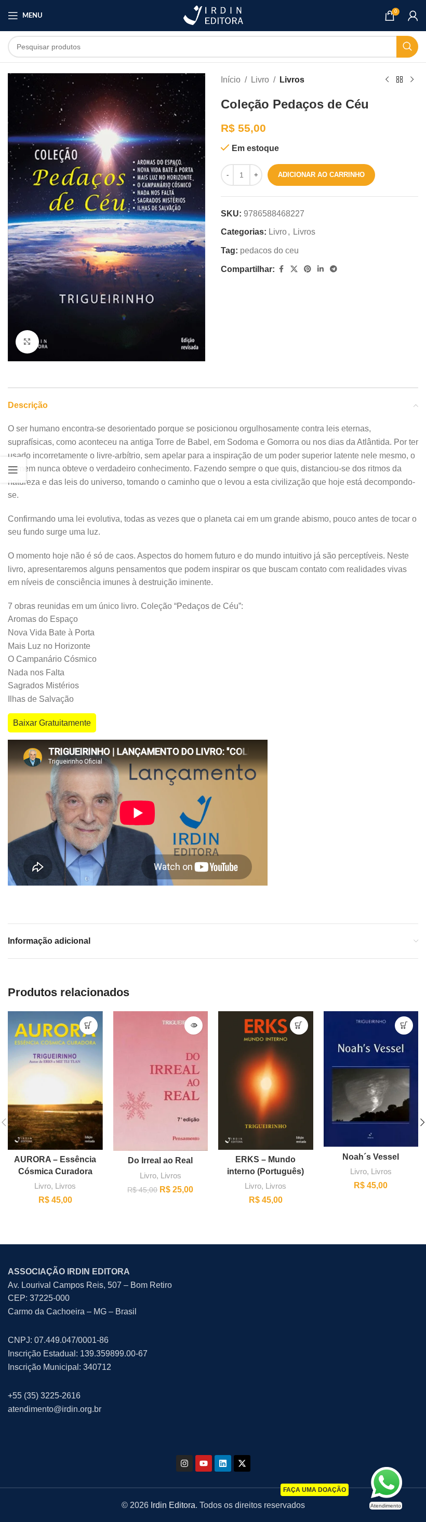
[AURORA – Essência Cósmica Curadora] (55, 1080)
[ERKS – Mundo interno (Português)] (265, 1080)
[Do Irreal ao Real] (160, 1081)
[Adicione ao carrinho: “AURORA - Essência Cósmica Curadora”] (88, 1025)
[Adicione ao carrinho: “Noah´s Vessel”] (404, 1025)
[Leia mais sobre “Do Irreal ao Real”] (193, 1025)
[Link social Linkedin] (320, 269)
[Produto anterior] (387, 80)
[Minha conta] (413, 15)
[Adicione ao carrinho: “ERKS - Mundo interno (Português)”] (299, 1025)
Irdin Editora (173, 1505)
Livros (291, 79)
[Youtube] (203, 1463)
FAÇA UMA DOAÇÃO (314, 1489)
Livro (260, 79)
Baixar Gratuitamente (52, 722)
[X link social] (294, 269)
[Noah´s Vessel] (371, 1079)
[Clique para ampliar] (27, 342)
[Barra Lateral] (13, 470)
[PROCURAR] (407, 47)
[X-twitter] (242, 1463)
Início (231, 79)
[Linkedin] (223, 1463)
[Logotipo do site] (213, 14)
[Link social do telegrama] (333, 269)
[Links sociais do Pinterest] (307, 269)
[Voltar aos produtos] (399, 80)
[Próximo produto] (412, 80)
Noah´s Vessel (370, 1156)
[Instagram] (184, 1463)
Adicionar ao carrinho (321, 175)
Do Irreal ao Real (160, 1160)
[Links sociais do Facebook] (281, 269)
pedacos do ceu (269, 250)
